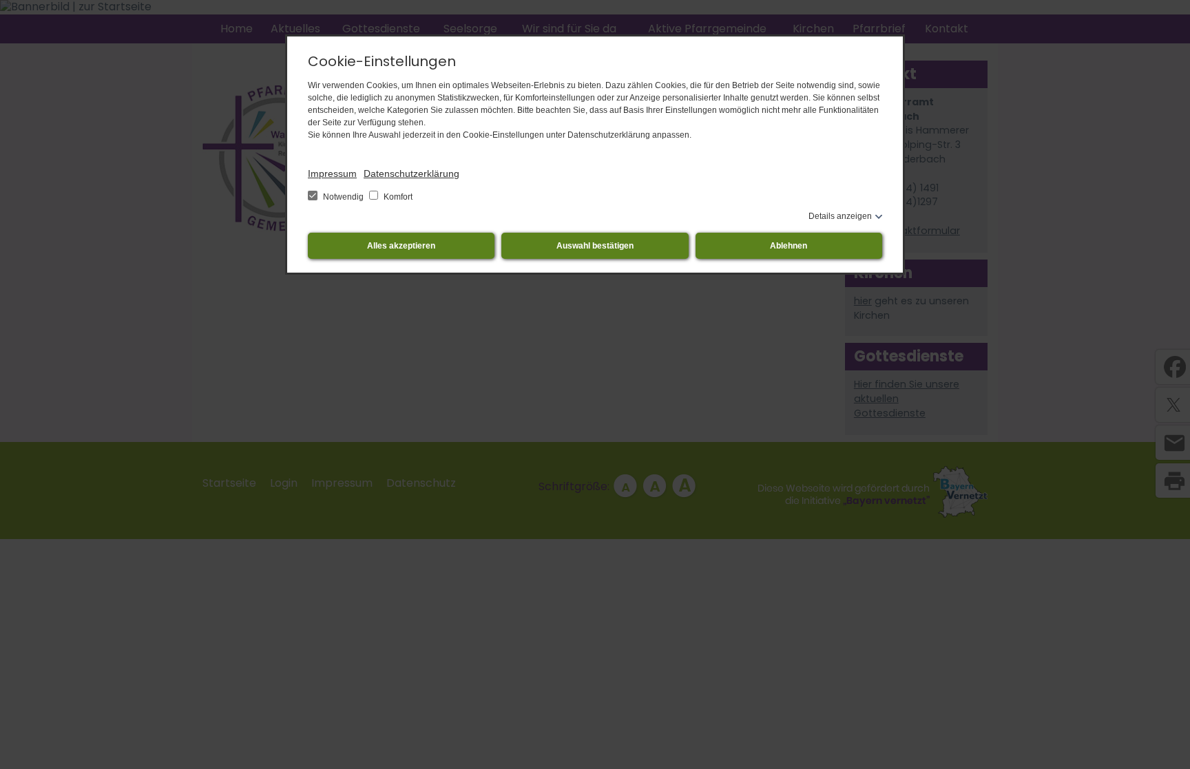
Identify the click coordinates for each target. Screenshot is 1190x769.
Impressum (332, 173)
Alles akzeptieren (401, 246)
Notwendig (343, 197)
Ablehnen (788, 246)
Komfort (397, 197)
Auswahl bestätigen (595, 246)
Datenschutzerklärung (411, 173)
